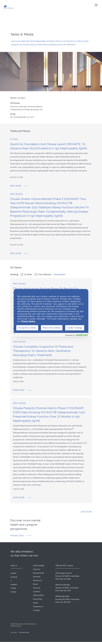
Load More (86, 512)
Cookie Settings (74, 328)
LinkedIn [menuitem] (13, 573)
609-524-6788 (65, 579)
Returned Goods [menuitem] (38, 573)
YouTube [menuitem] (13, 592)
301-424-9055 (65, 602)
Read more (15, 186)
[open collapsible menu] (96, 5)
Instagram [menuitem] (14, 584)
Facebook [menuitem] (14, 577)
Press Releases (45, 274)
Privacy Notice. (28, 321)
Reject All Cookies (51, 328)
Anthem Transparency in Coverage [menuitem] (38, 606)
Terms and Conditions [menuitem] (36, 590)
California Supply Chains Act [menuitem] (38, 567)
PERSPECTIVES (17, 536)
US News (28, 274)
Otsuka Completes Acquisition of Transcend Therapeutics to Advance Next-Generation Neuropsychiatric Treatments (43, 351)
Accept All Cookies (27, 328)
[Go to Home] (8, 7)
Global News (59, 274)
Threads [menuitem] (13, 588)
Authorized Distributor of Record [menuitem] (37, 580)
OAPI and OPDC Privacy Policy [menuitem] (38, 597)
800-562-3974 (65, 591)
